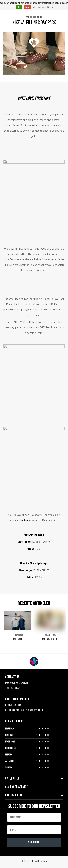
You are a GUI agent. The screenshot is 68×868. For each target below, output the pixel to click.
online (24, 520)
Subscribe (34, 842)
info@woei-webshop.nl (16, 682)
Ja (19, 7)
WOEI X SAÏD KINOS (50, 639)
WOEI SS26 (17, 639)
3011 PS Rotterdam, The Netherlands (24, 710)
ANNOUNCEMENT (34, 17)
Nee (27, 7)
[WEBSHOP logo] (34, 661)
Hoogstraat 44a (13, 704)
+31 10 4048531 (12, 687)
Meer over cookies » (43, 7)
